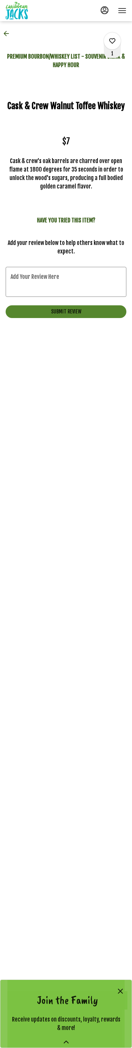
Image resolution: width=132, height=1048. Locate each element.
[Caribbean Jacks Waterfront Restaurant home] (37, 10)
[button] (8, 33)
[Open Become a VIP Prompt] (66, 1042)
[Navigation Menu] (122, 11)
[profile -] (104, 10)
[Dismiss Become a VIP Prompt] (120, 991)
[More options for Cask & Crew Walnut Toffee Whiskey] (112, 40)
